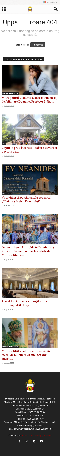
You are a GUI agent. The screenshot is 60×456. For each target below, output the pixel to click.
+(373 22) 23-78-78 (35, 418)
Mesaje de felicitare (10, 93)
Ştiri (4, 143)
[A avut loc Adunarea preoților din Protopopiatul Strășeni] (30, 283)
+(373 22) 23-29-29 (39, 405)
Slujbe (5, 243)
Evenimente (7, 193)
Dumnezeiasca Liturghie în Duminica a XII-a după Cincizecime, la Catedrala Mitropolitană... (28, 251)
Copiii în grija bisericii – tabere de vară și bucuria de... (29, 150)
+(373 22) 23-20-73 (34, 415)
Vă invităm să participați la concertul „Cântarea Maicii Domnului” (27, 200)
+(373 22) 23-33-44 (36, 411)
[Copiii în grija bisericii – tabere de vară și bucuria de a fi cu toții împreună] (30, 129)
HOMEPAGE (38, 45)
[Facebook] (19, 441)
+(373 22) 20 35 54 (43, 428)
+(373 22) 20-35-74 (35, 408)
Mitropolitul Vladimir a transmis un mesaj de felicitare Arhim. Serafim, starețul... (26, 355)
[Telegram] (34, 441)
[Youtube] (41, 441)
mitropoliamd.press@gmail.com (37, 435)
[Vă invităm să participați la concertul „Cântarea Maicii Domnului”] (30, 179)
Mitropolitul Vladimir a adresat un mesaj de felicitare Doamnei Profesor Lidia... (29, 100)
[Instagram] (26, 441)
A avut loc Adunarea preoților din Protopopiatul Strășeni (24, 303)
